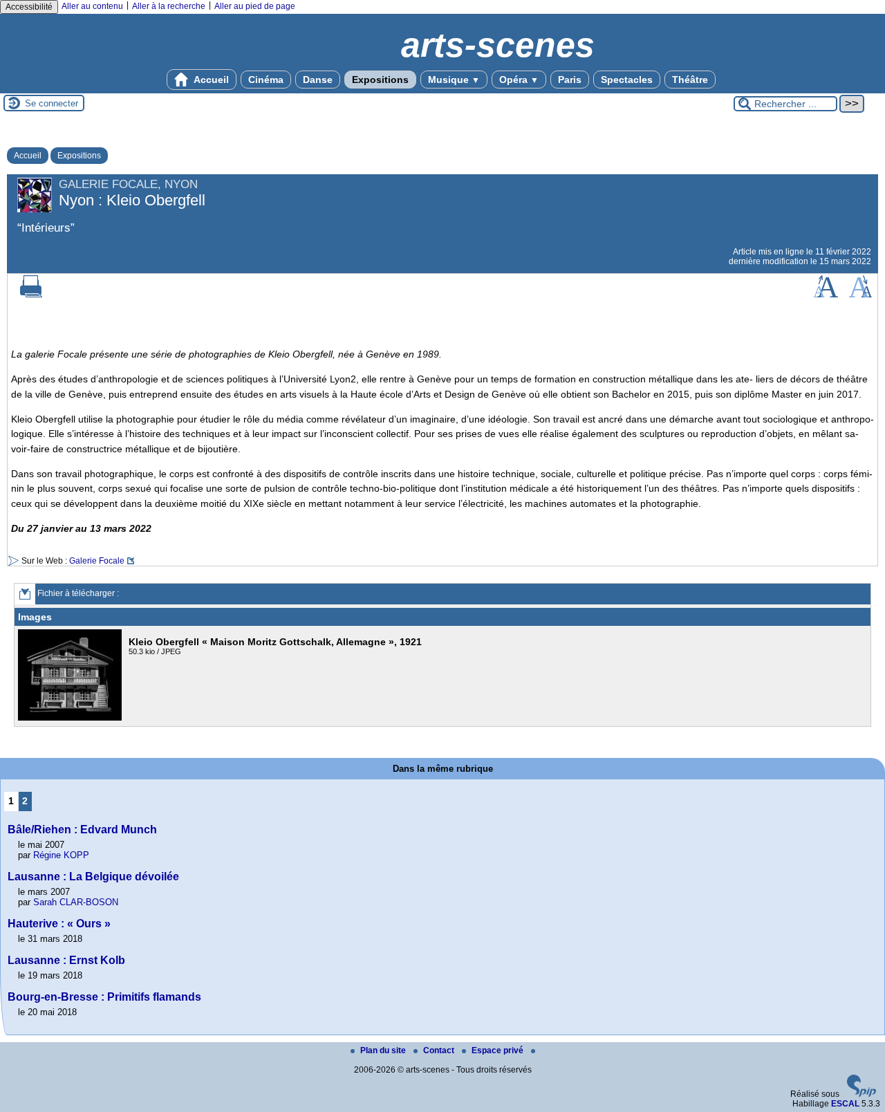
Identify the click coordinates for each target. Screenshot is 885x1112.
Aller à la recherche (168, 6)
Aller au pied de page (254, 6)
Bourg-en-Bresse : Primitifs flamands (104, 997)
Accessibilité (29, 7)
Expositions (380, 79)
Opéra (519, 79)
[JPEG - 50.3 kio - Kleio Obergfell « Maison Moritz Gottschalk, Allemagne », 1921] (71, 718)
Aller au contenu (92, 6)
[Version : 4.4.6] (861, 1094)
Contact (439, 1050)
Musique (454, 79)
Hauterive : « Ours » (59, 923)
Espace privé (498, 1050)
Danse (318, 79)
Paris (569, 79)
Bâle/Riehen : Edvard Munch (82, 829)
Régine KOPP (61, 855)
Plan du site (384, 1050)
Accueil (210, 79)
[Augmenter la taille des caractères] (825, 294)
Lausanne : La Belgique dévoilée (93, 876)
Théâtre (690, 79)
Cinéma (265, 79)
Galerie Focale (96, 561)
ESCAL (845, 1104)
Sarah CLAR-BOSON (75, 902)
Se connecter (51, 103)
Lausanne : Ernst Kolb (66, 960)
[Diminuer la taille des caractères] (860, 294)
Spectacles (627, 79)
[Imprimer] (31, 294)
